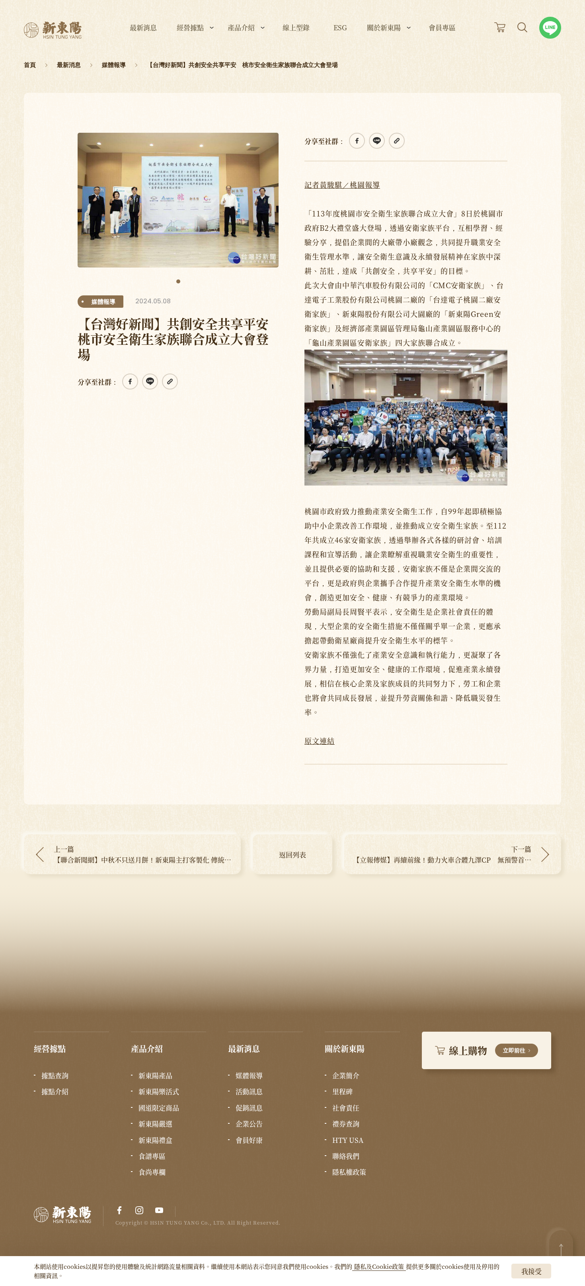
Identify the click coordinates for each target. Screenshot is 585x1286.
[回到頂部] (561, 1250)
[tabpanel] (178, 200)
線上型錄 (296, 28)
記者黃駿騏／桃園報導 (342, 184)
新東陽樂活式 (158, 1091)
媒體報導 (249, 1076)
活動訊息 (249, 1091)
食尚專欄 (152, 1172)
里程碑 (342, 1091)
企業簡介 (345, 1076)
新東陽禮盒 (155, 1140)
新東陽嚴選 (155, 1124)
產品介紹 (241, 28)
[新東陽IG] (139, 1210)
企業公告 (249, 1124)
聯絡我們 (345, 1156)
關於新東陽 (384, 28)
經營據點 (190, 28)
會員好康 (249, 1140)
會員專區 (442, 28)
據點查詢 (54, 1076)
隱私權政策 (349, 1172)
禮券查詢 (345, 1124)
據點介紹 (54, 1091)
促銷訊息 (249, 1108)
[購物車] (499, 27)
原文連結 (319, 740)
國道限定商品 (158, 1108)
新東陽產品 (155, 1076)
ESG (340, 28)
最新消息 (143, 28)
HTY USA (347, 1140)
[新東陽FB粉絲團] (119, 1210)
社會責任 (345, 1108)
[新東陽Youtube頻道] (159, 1210)
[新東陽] (68, 1216)
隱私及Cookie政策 (379, 1266)
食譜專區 (152, 1156)
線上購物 (487, 1050)
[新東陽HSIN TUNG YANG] (53, 30)
